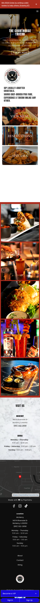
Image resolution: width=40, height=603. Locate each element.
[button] (20, 223)
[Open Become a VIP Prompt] (36, 593)
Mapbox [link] (16, 495)
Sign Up (29, 600)
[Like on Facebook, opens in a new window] (14, 506)
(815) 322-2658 (20, 526)
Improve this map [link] (33, 495)
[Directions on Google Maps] (20, 478)
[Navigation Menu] (37, 11)
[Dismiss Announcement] (36, 4)
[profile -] (33, 11)
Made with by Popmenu (16, 500)
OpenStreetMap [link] (24, 495)
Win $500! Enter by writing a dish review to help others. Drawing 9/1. (15, 4)
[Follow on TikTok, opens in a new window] (26, 506)
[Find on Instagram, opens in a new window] (20, 506)
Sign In (10, 600)
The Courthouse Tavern (20, 579)
